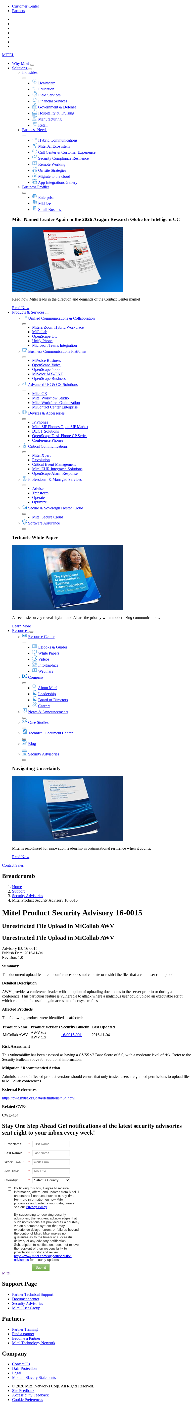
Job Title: (17, 1171)
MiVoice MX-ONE (47, 374)
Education (46, 89)
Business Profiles (35, 187)
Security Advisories (43, 754)
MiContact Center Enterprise (55, 407)
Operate (38, 497)
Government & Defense (57, 107)
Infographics (48, 665)
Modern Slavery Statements (34, 1377)
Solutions (20, 68)
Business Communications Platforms (57, 351)
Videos (43, 659)
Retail (42, 125)
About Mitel (47, 688)
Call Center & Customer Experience (66, 152)
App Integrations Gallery (57, 182)
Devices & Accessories (46, 413)
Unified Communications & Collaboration (61, 318)
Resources (20, 630)
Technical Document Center (50, 733)
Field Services (49, 95)
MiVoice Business (46, 360)
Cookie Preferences (27, 1399)
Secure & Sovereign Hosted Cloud (55, 508)
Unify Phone (42, 341)
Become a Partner (26, 1338)
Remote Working (51, 164)
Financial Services (52, 101)
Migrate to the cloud (54, 176)
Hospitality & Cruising (56, 113)
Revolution (41, 460)
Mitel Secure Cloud (47, 517)
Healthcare (46, 83)
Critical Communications (48, 446)
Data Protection (24, 1368)
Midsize (44, 203)
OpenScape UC (44, 336)
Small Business (50, 209)
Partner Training (25, 1329)
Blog (32, 743)
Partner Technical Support (32, 1294)
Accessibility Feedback (30, 1395)
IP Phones (40, 422)
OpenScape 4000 (46, 369)
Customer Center (25, 6)
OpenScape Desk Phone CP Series (59, 436)
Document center (25, 1299)
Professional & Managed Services (55, 479)
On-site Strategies (52, 170)
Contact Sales (13, 865)
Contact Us (21, 1364)
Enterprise (46, 197)
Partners (18, 11)
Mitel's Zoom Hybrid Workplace (58, 327)
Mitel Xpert (41, 455)
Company (36, 677)
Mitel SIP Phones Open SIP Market (60, 427)
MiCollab (39, 332)
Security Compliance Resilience (63, 158)
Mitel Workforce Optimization (56, 402)
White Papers (48, 653)
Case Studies (38, 722)
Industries (29, 72)
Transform (40, 493)
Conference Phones (47, 440)
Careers (44, 706)
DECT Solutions (45, 431)
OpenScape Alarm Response (55, 473)
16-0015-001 (71, 1035)
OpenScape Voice (46, 365)
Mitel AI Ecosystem (54, 146)
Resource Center (41, 636)
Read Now (20, 308)
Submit (41, 1267)
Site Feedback (23, 1390)
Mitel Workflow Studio (50, 398)
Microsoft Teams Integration (54, 345)
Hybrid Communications (57, 140)
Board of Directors (53, 700)
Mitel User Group (26, 1308)
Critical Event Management (54, 464)
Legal (16, 1373)
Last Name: (17, 1153)
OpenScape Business (49, 378)
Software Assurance (44, 523)
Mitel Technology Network (33, 1343)
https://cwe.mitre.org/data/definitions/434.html (38, 1098)
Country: (17, 1180)
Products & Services (28, 312)
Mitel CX (39, 393)
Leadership (47, 694)
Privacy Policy (36, 1207)
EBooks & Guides (52, 647)
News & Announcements (48, 712)
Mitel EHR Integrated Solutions (57, 469)
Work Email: (17, 1162)
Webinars (45, 671)
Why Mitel (21, 63)
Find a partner (23, 1334)
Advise (37, 488)
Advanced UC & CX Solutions (53, 384)
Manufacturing (50, 119)
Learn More (21, 626)
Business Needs (34, 130)
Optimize (39, 502)
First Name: (17, 1144)
